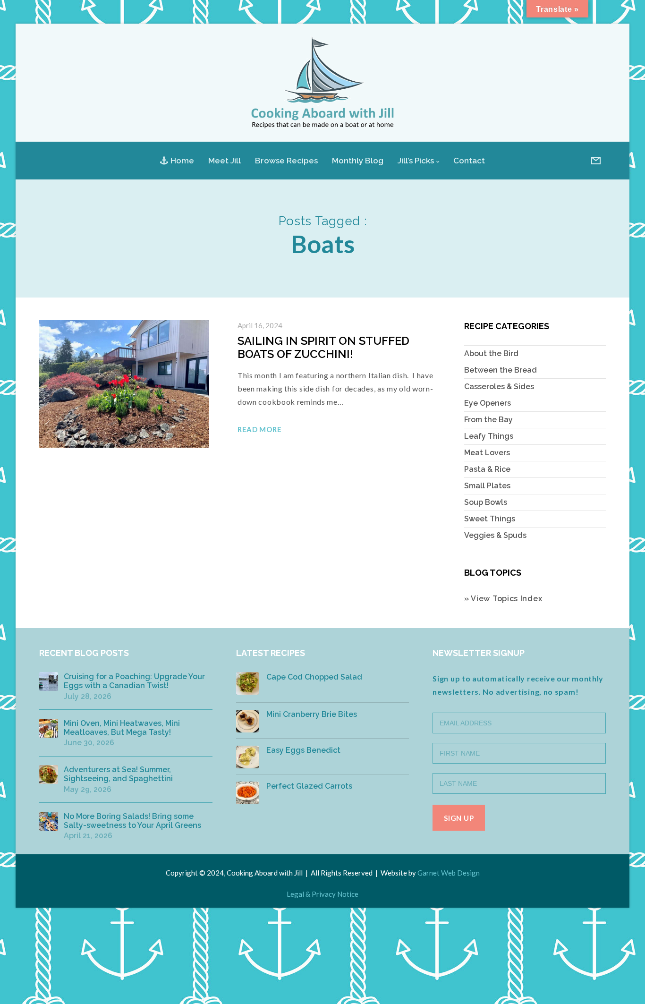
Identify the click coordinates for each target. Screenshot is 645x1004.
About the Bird (491, 353)
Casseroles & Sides (499, 386)
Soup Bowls (485, 502)
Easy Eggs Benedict (303, 750)
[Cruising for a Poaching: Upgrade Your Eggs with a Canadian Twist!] (48, 681)
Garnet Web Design (448, 872)
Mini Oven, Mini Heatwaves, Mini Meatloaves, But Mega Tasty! (122, 728)
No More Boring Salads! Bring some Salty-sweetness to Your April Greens (132, 821)
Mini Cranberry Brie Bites (311, 714)
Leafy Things (488, 436)
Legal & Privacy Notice (322, 894)
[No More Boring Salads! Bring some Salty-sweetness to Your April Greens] (48, 821)
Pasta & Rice (487, 469)
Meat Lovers (487, 452)
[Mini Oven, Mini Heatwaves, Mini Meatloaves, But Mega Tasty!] (48, 728)
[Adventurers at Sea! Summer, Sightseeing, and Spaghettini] (48, 774)
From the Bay (488, 419)
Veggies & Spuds (495, 535)
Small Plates (487, 485)
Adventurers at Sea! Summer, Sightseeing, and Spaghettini (118, 774)
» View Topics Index (503, 598)
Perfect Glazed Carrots (309, 786)
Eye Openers (487, 403)
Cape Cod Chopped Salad (314, 676)
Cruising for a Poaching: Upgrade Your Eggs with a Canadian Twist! (134, 681)
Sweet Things (489, 518)
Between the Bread (500, 370)
